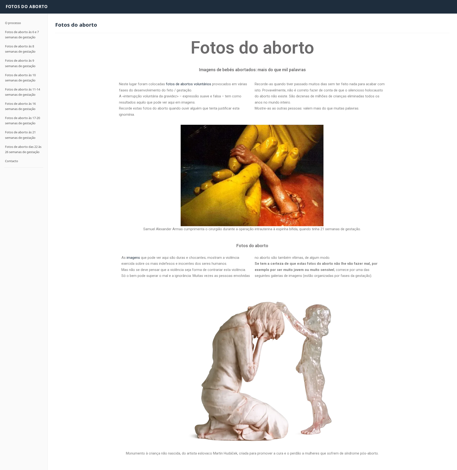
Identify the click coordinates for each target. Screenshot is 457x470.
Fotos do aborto (27, 6)
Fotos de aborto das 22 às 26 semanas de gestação (23, 149)
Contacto (11, 161)
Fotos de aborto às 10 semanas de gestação (20, 77)
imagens (133, 257)
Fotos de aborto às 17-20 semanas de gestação (22, 120)
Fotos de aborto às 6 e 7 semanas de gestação (22, 34)
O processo (13, 23)
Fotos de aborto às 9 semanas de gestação (20, 63)
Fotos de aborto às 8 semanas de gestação (20, 49)
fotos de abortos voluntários (188, 84)
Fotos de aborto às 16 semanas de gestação (20, 106)
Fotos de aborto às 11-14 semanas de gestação (22, 92)
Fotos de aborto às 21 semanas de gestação (20, 135)
